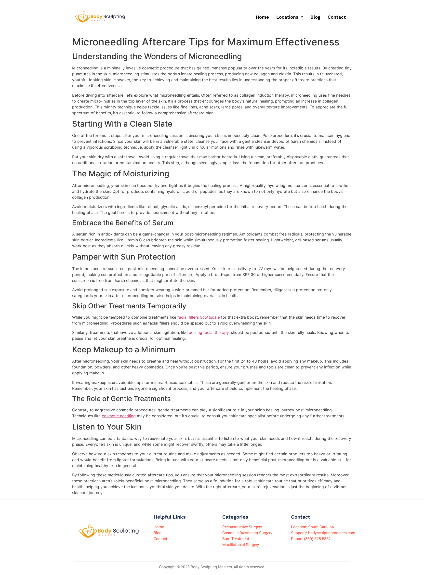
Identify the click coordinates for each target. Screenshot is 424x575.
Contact (337, 17)
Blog (315, 17)
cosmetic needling (119, 415)
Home (262, 17)
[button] (290, 17)
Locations (287, 17)
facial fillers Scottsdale (198, 317)
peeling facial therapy (209, 332)
